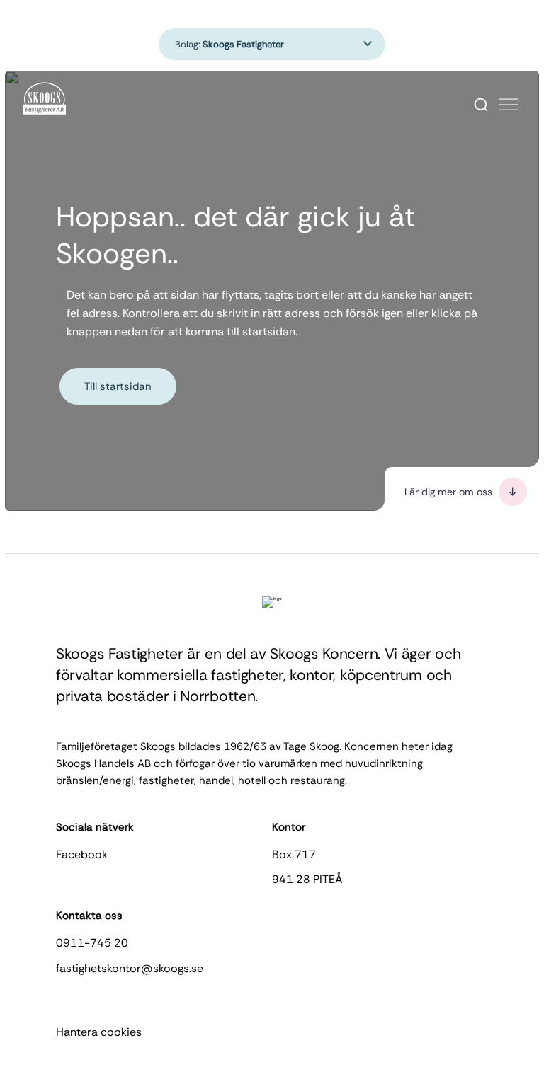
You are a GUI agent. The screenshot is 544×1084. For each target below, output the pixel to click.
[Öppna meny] (508, 105)
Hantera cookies (99, 1032)
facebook (82, 854)
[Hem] (45, 99)
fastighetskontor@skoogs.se (129, 968)
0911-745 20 (92, 942)
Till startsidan (118, 386)
